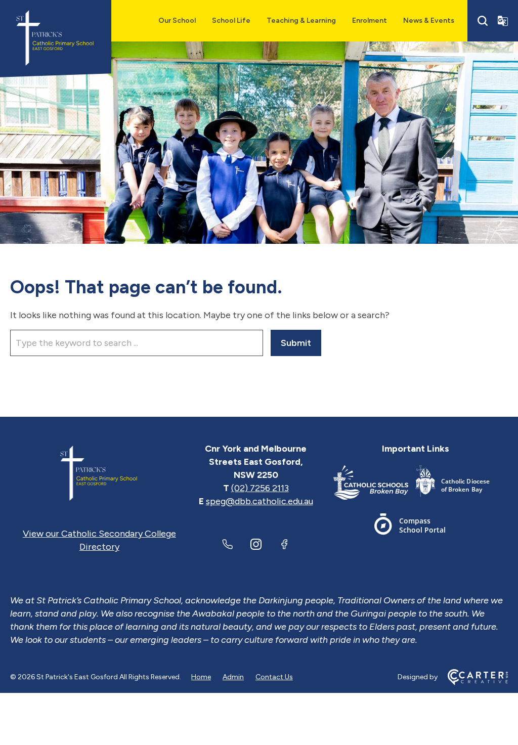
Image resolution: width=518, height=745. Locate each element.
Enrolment (369, 20)
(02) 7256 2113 (260, 488)
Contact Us (274, 677)
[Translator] (503, 20)
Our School (177, 20)
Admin (233, 677)
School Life (231, 20)
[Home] (99, 475)
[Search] (482, 20)
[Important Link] (374, 484)
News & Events (428, 20)
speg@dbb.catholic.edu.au (259, 501)
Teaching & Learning (301, 20)
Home (201, 677)
